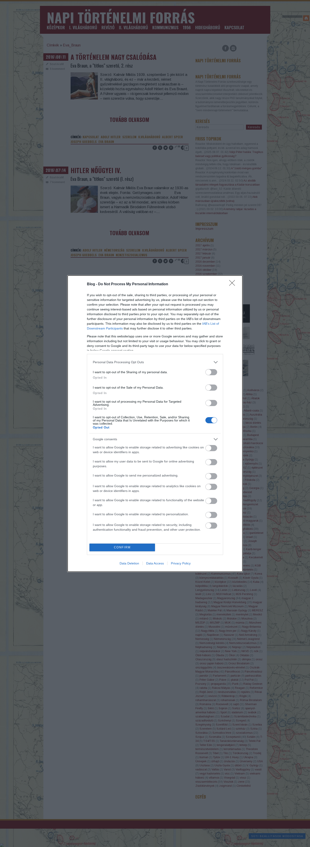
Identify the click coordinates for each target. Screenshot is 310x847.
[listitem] (155, 362)
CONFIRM (122, 547)
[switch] (211, 372)
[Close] (233, 284)
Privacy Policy (181, 563)
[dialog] (155, 424)
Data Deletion (129, 563)
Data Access (155, 563)
